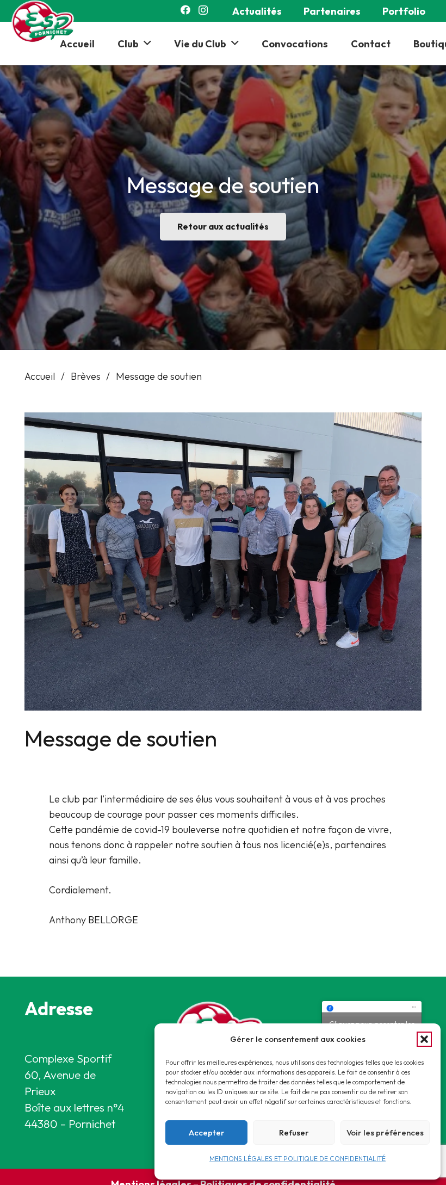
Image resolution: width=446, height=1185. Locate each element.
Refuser (294, 1132)
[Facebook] (185, 10)
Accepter (207, 1132)
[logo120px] (45, 22)
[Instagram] (203, 10)
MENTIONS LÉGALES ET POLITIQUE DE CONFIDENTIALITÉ (297, 1159)
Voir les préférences (385, 1132)
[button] (424, 1039)
